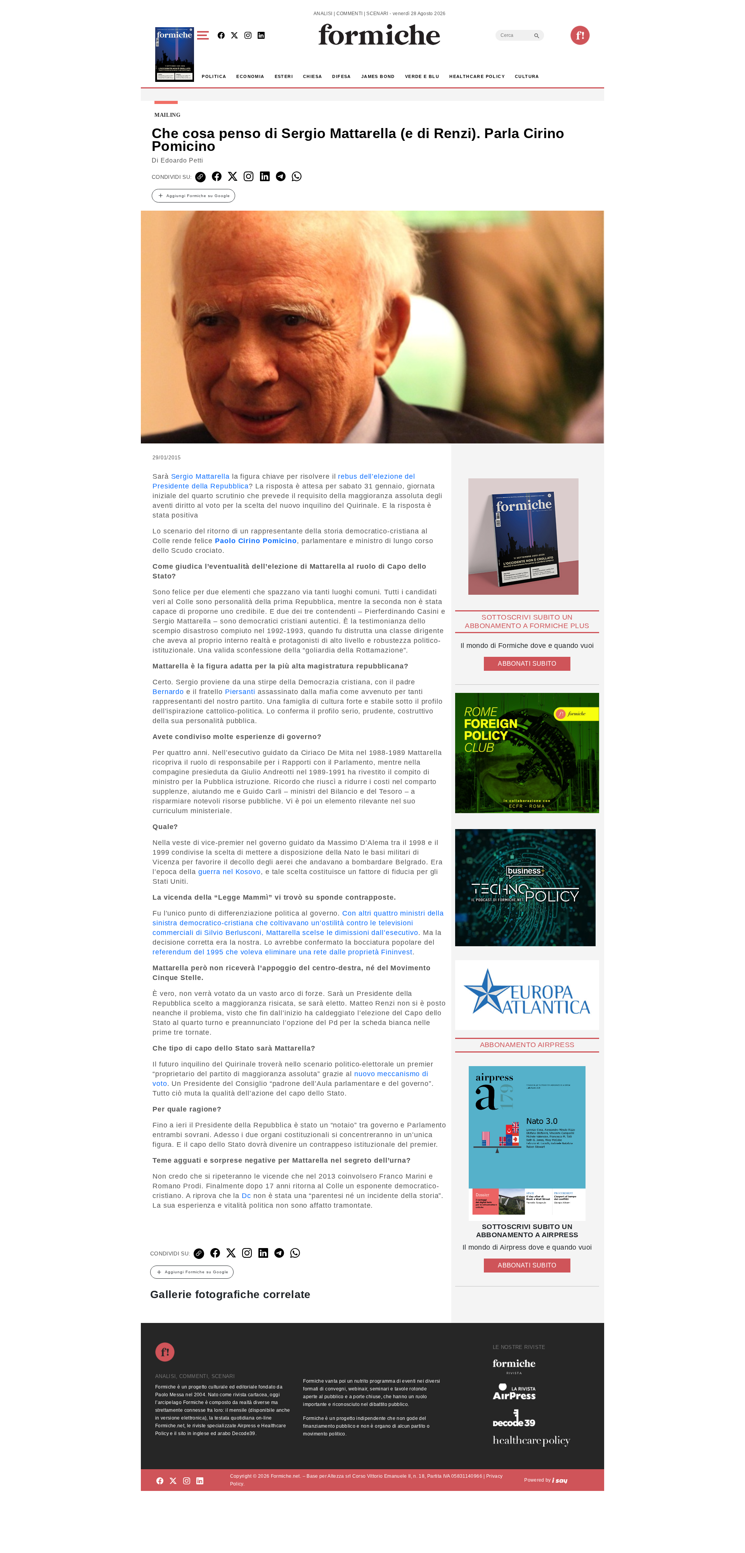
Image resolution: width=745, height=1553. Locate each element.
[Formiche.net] (580, 35)
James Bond (378, 76)
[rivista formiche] (527, 1143)
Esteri (284, 76)
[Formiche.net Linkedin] (261, 36)
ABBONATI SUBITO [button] (527, 663)
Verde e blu (422, 76)
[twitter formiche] (173, 1481)
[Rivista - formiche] (535, 1366)
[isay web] (560, 1480)
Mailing (167, 115)
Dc (246, 1196)
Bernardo (168, 692)
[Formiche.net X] (234, 36)
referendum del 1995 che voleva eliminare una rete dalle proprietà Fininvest (282, 952)
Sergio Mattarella (200, 476)
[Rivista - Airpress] (535, 1391)
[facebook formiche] (159, 1481)
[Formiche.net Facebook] (221, 36)
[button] (204, 54)
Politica (214, 76)
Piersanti (240, 692)
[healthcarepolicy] (535, 1441)
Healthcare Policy (477, 76)
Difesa (341, 76)
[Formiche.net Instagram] (248, 36)
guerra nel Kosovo (229, 872)
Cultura (527, 76)
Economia (250, 76)
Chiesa (312, 76)
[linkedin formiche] (199, 1481)
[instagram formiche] (186, 1481)
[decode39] (535, 1418)
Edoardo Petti (182, 160)
